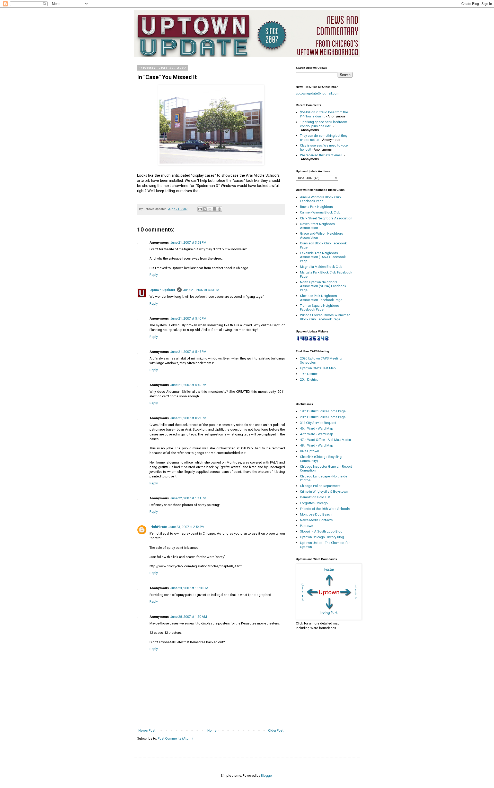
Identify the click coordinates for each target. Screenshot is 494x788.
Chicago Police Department (320, 486)
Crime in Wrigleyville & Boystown (324, 491)
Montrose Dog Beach (316, 514)
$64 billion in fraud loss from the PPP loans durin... (324, 114)
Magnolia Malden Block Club (321, 267)
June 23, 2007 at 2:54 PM (187, 527)
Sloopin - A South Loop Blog (321, 531)
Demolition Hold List (315, 497)
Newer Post (146, 730)
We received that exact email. (321, 155)
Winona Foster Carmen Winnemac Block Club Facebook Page (325, 317)
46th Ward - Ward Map (316, 428)
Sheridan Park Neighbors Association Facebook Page (321, 298)
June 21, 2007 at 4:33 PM (201, 290)
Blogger (266, 775)
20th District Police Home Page (323, 417)
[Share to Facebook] (214, 209)
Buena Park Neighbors (316, 207)
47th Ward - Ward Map (316, 434)
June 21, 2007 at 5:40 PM (188, 318)
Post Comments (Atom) (175, 738)
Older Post (276, 730)
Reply (153, 275)
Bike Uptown (309, 451)
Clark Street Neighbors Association (326, 218)
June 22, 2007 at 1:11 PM (188, 498)
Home (211, 730)
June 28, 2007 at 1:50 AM (188, 617)
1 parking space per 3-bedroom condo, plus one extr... (323, 124)
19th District (309, 374)
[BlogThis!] (204, 209)
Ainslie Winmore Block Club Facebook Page (320, 199)
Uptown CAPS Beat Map (318, 368)
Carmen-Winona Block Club (320, 212)
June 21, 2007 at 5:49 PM (188, 385)
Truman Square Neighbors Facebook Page (319, 308)
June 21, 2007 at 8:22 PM (188, 418)
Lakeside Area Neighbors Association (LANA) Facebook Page (323, 257)
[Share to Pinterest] (219, 209)
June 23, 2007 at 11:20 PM (189, 588)
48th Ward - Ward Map (316, 445)
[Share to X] (209, 209)
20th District (309, 379)
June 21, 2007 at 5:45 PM (188, 352)
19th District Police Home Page (323, 411)
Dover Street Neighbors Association (317, 226)
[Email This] (199, 209)
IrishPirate (158, 527)
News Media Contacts (316, 520)
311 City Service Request (318, 423)
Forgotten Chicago (314, 503)
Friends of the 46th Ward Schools (325, 509)
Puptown (306, 526)
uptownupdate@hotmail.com (317, 93)
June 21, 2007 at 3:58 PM (188, 242)
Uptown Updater (162, 290)
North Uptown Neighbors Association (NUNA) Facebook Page (323, 286)
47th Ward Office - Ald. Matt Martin (325, 440)
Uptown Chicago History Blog (322, 537)
